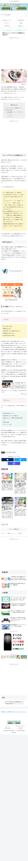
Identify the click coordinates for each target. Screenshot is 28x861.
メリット (10, 114)
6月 (7, 452)
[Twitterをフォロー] (20, 459)
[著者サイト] (7, 459)
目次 (12, 105)
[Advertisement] (14, 53)
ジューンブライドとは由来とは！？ (14, 108)
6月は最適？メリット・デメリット (15, 112)
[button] (26, 15)
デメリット (10, 116)
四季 (3, 452)
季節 (15, 452)
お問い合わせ (8, 728)
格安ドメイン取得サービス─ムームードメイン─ (14, 711)
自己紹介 (20, 728)
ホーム (7, 726)
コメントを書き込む (14, 529)
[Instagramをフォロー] (14, 463)
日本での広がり (9, 110)
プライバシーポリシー (20, 726)
